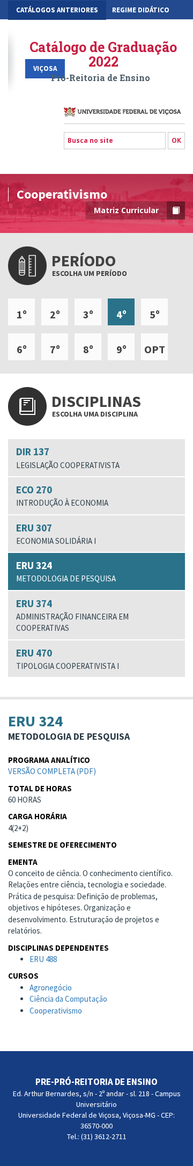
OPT (154, 349)
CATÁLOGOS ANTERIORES (57, 9)
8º (88, 349)
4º (121, 314)
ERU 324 (66, 571)
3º (88, 314)
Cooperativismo (55, 1010)
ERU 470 (67, 658)
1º (22, 314)
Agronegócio (50, 987)
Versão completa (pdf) (52, 771)
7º (55, 349)
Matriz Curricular (126, 210)
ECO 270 (62, 495)
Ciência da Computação (68, 999)
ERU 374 (72, 615)
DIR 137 (68, 457)
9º (121, 349)
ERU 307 (56, 533)
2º (55, 314)
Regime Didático (140, 9)
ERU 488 (43, 959)
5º (155, 314)
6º (22, 349)
